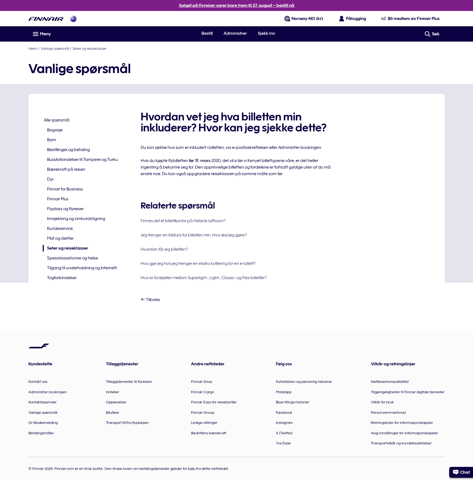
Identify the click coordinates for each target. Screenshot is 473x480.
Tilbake (152, 299)
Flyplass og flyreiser (65, 208)
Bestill (207, 33)
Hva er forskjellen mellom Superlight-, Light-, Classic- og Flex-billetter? (204, 277)
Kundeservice (60, 228)
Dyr (50, 179)
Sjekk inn (266, 33)
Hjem (32, 48)
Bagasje (55, 130)
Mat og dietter (60, 238)
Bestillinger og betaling (68, 149)
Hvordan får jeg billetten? (164, 249)
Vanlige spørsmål (55, 48)
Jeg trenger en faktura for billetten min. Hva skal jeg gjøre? (194, 235)
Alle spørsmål (56, 120)
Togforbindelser (62, 277)
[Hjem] (46, 18)
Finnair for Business (65, 189)
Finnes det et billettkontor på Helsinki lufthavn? (183, 220)
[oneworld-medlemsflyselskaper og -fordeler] (73, 18)
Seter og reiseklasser (89, 48)
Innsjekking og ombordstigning (76, 218)
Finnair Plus (57, 198)
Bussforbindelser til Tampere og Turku (82, 159)
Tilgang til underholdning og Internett (82, 267)
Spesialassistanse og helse (72, 258)
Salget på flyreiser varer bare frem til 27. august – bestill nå (236, 5)
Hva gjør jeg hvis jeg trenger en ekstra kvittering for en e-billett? (198, 263)
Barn (51, 139)
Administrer (235, 33)
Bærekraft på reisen (66, 169)
